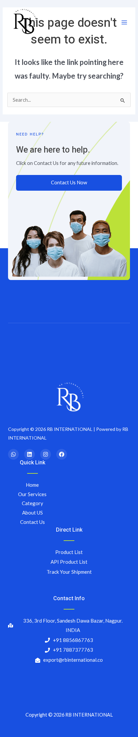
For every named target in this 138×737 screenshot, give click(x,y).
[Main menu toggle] (124, 22)
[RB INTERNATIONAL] (24, 22)
